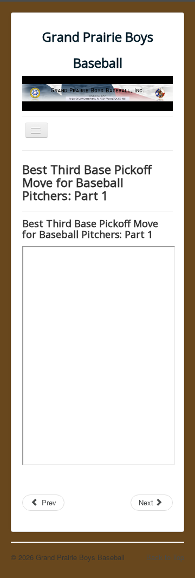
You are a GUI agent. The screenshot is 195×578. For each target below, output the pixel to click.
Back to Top (165, 557)
